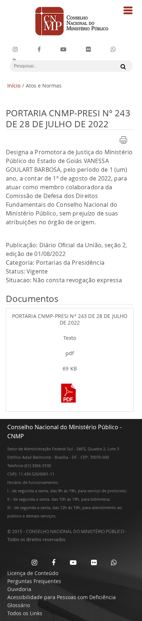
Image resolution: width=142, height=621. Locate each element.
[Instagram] (15, 49)
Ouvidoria (19, 589)
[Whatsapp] (114, 562)
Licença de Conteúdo (32, 573)
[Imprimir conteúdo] (123, 144)
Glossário (18, 605)
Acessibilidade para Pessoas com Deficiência (61, 597)
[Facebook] (39, 49)
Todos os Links (24, 613)
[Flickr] (88, 49)
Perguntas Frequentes (34, 581)
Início (13, 85)
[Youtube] (63, 49)
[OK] (121, 66)
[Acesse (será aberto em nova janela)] (70, 403)
